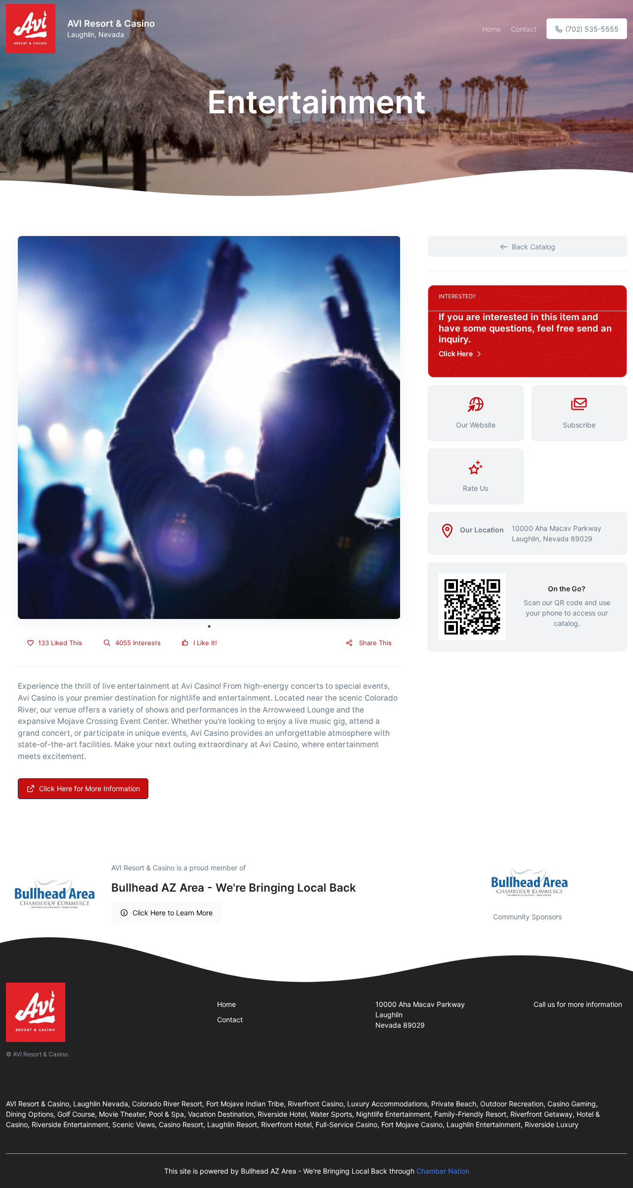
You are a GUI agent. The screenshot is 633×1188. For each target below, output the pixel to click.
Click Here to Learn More (173, 912)
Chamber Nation (442, 1171)
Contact (524, 29)
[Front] (32, 28)
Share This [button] (374, 643)
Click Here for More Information (89, 788)
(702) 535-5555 (591, 29)
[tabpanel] (209, 427)
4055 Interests (137, 643)
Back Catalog (533, 246)
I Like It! (204, 643)
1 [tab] (209, 626)
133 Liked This (59, 643)
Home (491, 29)
